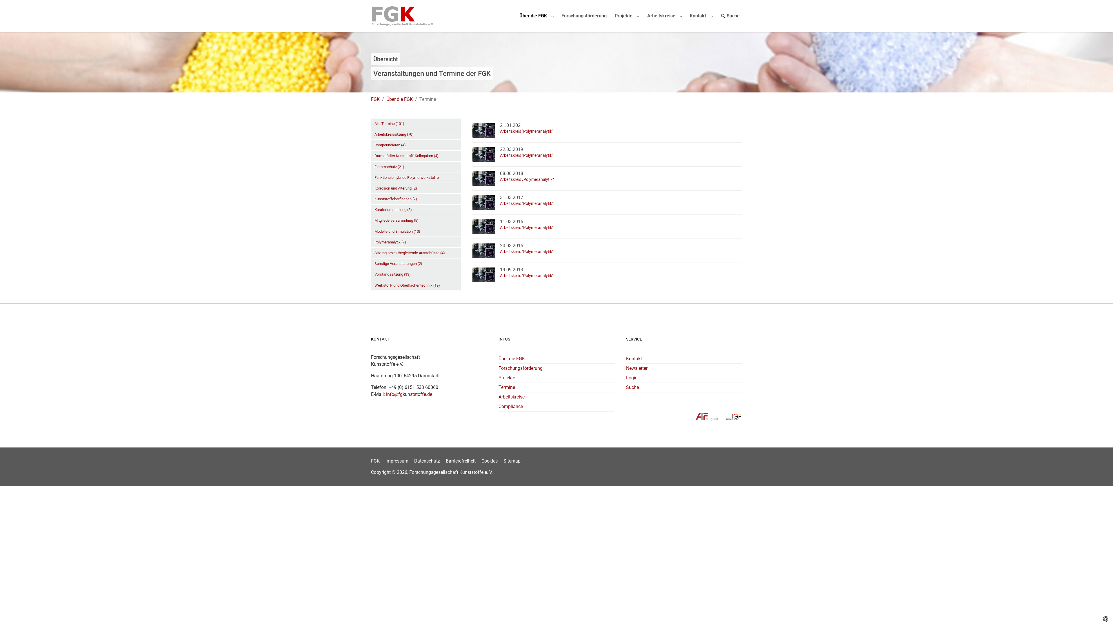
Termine (507, 387)
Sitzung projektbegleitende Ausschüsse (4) (409, 253)
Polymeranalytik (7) (390, 242)
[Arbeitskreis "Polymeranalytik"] (483, 130)
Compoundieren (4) (390, 145)
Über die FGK (512, 358)
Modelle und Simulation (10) (397, 231)
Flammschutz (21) (389, 167)
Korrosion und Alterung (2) (395, 188)
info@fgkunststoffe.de (409, 394)
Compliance (511, 406)
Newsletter (637, 368)
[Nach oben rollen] (1100, 613)
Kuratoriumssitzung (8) (393, 210)
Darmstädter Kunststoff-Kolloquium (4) (406, 156)
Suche (632, 387)
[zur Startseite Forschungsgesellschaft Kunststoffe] (403, 15)
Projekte (507, 378)
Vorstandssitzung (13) (392, 274)
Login (632, 378)
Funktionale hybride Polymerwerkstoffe (406, 177)
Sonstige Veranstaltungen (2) (398, 263)
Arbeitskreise (512, 397)
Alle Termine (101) (389, 123)
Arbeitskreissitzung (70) (394, 134)
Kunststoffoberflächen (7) (395, 199)
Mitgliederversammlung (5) (396, 220)
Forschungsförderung (521, 368)
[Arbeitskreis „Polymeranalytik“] (483, 178)
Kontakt (634, 358)
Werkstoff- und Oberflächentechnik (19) (407, 285)
